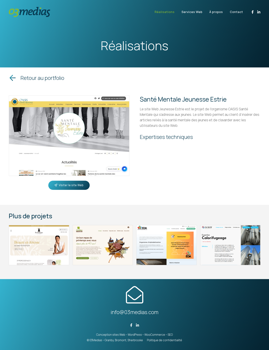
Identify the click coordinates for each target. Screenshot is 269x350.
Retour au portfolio (42, 78)
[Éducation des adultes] (166, 245)
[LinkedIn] (258, 12)
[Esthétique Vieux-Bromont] (39, 245)
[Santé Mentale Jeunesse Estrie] (69, 98)
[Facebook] (252, 12)
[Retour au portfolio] (14, 77)
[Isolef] (230, 245)
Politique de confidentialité (164, 340)
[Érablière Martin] (103, 245)
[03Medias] (29, 12)
